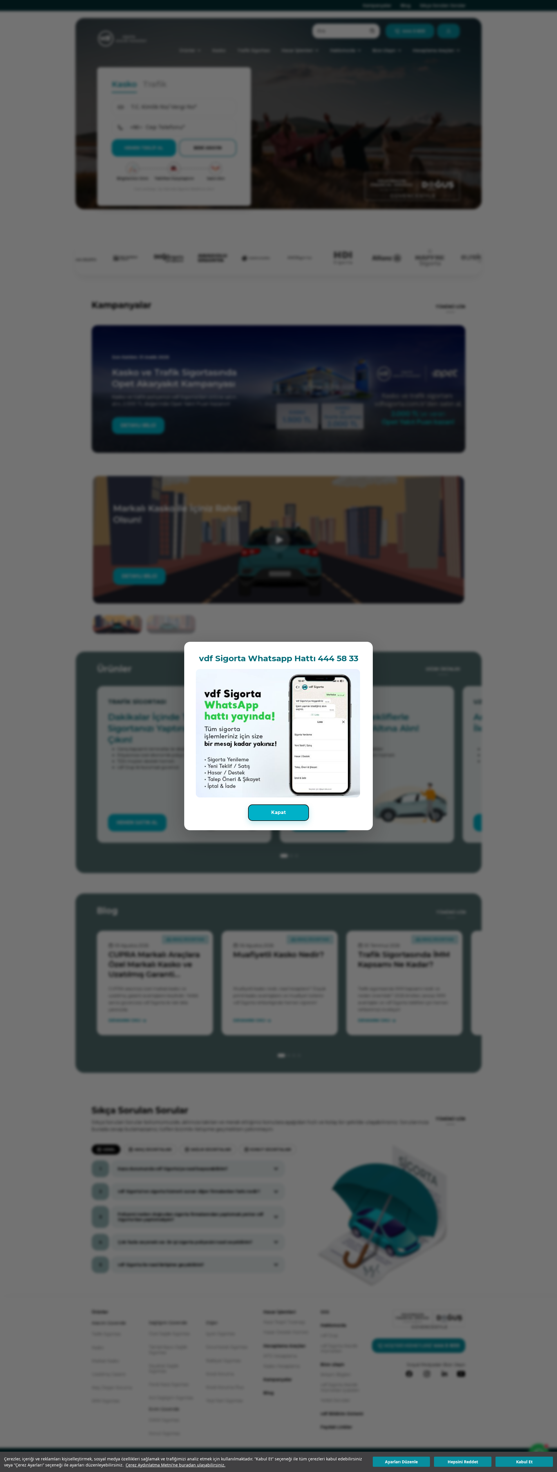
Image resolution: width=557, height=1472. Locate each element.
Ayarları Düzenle (401, 1462)
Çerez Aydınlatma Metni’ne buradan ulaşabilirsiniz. (175, 1465)
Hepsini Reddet (463, 1462)
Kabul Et (524, 1462)
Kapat (278, 812)
